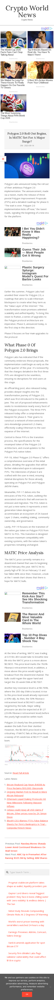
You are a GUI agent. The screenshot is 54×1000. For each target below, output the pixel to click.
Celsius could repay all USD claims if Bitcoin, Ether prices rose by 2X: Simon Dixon (26, 813)
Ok (27, 994)
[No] (50, 986)
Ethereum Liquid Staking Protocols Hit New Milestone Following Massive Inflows (26, 802)
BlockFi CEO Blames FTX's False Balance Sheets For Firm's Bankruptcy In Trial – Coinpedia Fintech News (27, 824)
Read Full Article (21, 772)
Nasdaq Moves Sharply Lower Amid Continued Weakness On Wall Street (25, 847)
